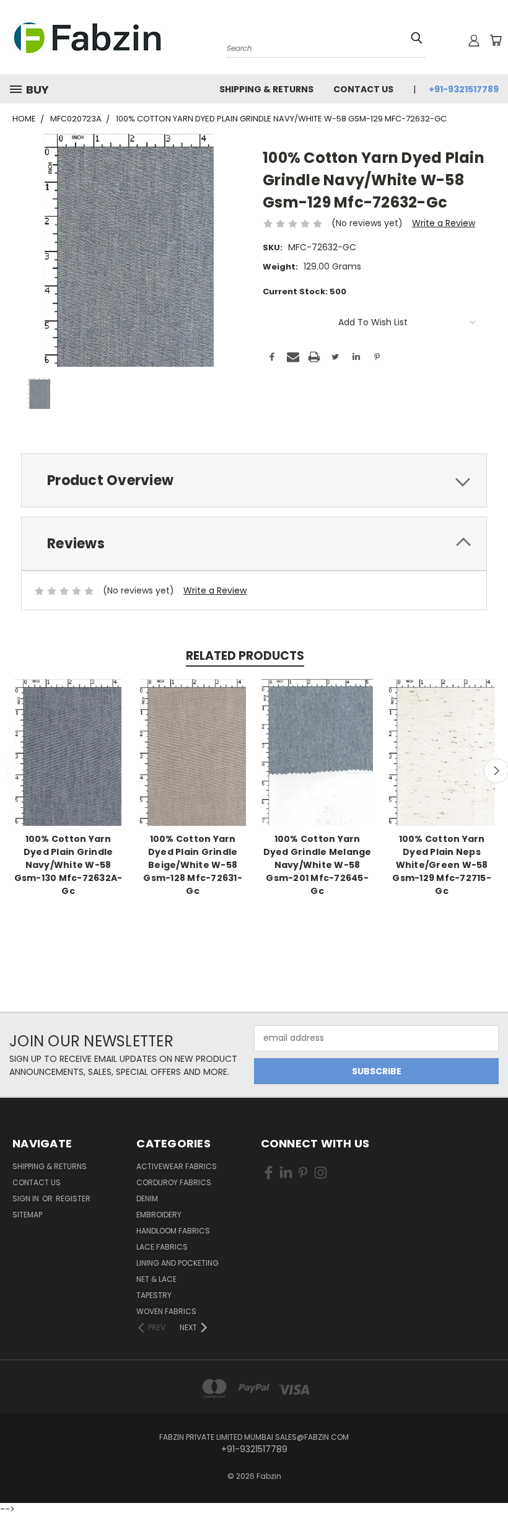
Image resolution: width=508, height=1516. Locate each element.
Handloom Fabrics (173, 1230)
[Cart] (495, 40)
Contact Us (363, 89)
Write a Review (443, 223)
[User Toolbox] (474, 40)
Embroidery (159, 1214)
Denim (147, 1198)
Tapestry (154, 1295)
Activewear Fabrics (176, 1166)
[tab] (254, 480)
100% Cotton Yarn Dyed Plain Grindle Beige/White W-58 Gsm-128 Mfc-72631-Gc (192, 865)
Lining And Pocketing (177, 1263)
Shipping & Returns (266, 89)
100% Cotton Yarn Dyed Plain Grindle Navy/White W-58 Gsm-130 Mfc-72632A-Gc (68, 865)
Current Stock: (304, 291)
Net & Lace (156, 1279)
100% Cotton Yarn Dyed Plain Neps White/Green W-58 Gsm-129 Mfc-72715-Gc (441, 865)
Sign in (26, 1198)
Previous (489, 1468)
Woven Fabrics (166, 1311)
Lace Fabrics (162, 1247)
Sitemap (27, 1214)
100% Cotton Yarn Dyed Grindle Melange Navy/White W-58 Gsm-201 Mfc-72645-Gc (317, 865)
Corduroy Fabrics (173, 1182)
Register (73, 1198)
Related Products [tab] (245, 655)
